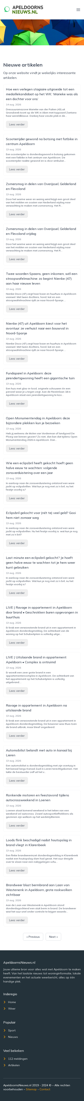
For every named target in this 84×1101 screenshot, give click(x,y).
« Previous (33, 937)
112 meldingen (18, 1059)
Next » (53, 937)
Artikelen (14, 1065)
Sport (11, 1030)
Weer (11, 1008)
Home (12, 1002)
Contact (45, 1089)
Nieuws (13, 1037)
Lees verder (17, 124)
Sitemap (31, 1089)
